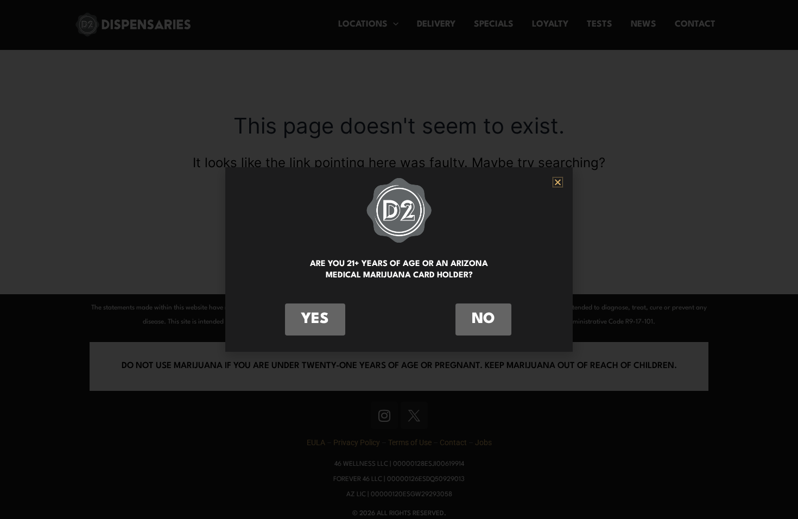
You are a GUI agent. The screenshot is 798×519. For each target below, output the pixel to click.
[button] (558, 182)
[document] (399, 259)
